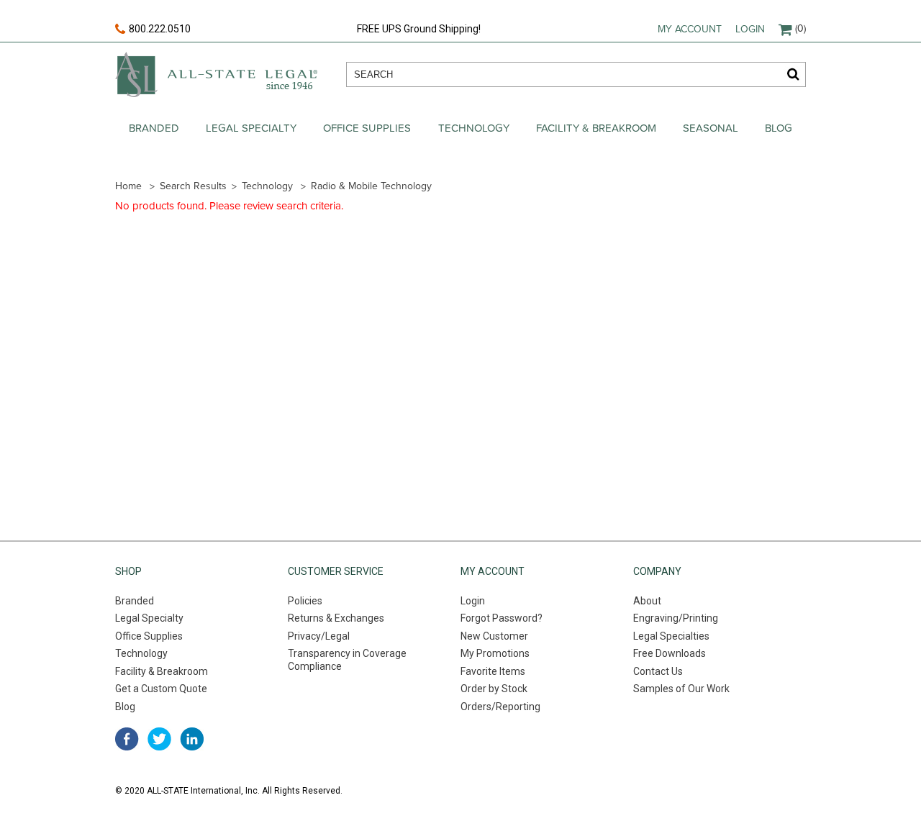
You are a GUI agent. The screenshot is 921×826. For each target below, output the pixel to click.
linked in (192, 738)
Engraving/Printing (675, 618)
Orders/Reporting (500, 706)
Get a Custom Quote (161, 688)
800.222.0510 (160, 29)
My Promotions (495, 653)
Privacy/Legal (319, 636)
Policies (305, 601)
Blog (778, 128)
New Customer (494, 636)
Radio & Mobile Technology (371, 186)
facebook (127, 738)
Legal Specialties (671, 636)
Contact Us (658, 671)
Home (128, 186)
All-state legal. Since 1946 (216, 74)
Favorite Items (492, 671)
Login (750, 29)
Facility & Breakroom (596, 128)
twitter (159, 738)
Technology (473, 128)
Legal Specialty (251, 128)
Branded (154, 128)
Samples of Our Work (681, 688)
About (647, 601)
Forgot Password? (501, 618)
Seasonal (710, 128)
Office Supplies (367, 128)
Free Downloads (669, 653)
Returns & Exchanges (336, 618)
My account (690, 29)
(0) (800, 28)
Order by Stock (493, 688)
